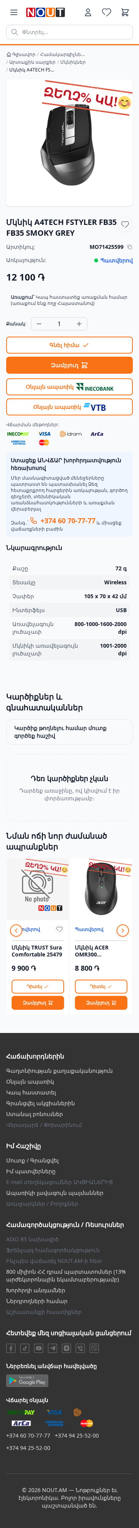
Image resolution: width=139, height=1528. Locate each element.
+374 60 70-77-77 (28, 1435)
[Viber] (80, 1348)
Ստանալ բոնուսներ (34, 1114)
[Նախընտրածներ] (106, 12)
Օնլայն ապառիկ (30, 1081)
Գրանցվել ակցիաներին (40, 1103)
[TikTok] (24, 1348)
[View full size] (69, 142)
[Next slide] (123, 930)
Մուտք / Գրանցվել (32, 1160)
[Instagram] (66, 1348)
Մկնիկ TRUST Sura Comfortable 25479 (37, 951)
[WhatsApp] (94, 1348)
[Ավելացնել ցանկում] (125, 224)
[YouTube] (38, 1348)
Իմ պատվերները (31, 1171)
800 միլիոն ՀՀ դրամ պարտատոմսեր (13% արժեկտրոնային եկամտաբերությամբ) (66, 1275)
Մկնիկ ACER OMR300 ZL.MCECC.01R (93, 951)
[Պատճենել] (130, 247)
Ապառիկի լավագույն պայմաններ (54, 1192)
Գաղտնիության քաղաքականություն (59, 1070)
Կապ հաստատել (31, 1092)
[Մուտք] (88, 12)
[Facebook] (10, 1348)
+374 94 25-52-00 (77, 1435)
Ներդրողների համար (37, 1301)
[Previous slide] (16, 930)
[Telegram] (52, 1348)
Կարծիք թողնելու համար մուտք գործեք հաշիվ (60, 731)
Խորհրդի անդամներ (35, 1290)
